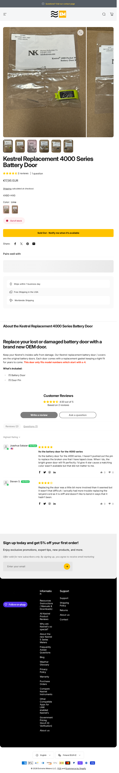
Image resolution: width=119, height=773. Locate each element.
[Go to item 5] (56, 146)
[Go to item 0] (8, 146)
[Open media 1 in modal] (80, 33)
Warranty (44, 676)
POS (59, 768)
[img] (45, 447)
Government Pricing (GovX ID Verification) (46, 721)
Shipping (7, 188)
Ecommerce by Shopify (76, 768)
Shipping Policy (64, 604)
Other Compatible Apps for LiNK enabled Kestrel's (46, 706)
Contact (64, 619)
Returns (64, 610)
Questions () (30, 426)
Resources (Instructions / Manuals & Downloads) (46, 604)
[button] (10, 173)
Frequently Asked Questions (45, 650)
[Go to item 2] (20, 146)
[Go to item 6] (68, 146)
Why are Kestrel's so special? (46, 626)
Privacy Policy (43, 670)
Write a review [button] (39, 415)
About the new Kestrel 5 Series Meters (46, 638)
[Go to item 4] (44, 146)
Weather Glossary (44, 663)
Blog (42, 657)
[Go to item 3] (32, 146)
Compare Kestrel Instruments (46, 691)
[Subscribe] (67, 566)
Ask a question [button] (78, 415)
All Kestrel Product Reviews (45, 616)
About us (45, 730)
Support (64, 598)
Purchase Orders (45, 682)
